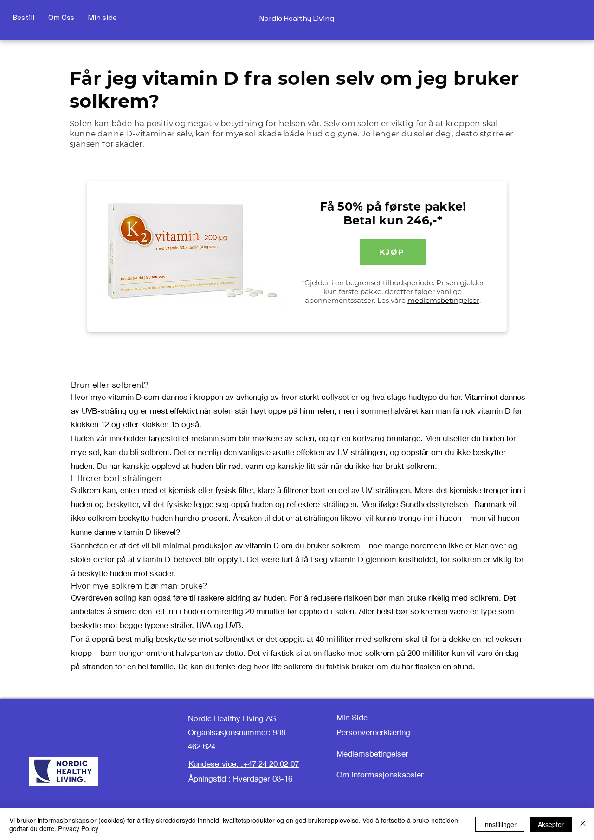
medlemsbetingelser (443, 300)
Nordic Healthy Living (296, 18)
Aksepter (551, 824)
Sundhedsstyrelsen (434, 504)
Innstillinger (500, 824)
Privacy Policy (78, 828)
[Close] (582, 824)
